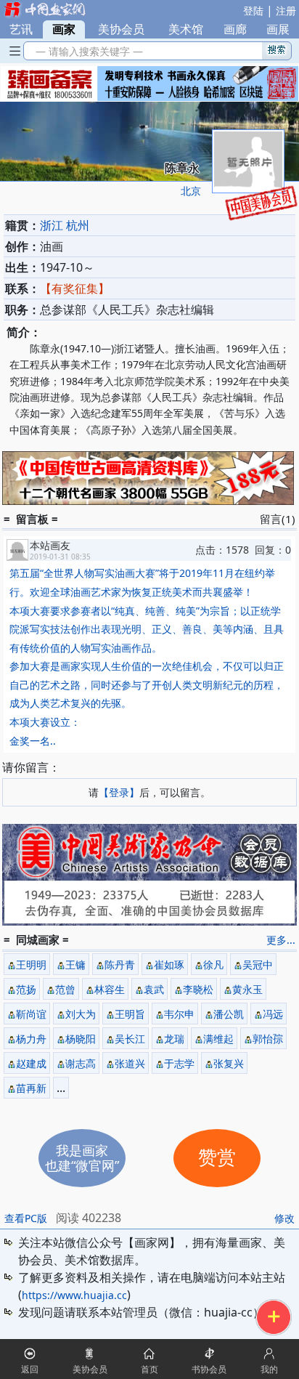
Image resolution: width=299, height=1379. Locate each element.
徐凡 (213, 964)
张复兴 (228, 1063)
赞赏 (217, 1157)
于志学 (179, 1063)
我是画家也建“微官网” (82, 1157)
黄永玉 (247, 989)
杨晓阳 (80, 1039)
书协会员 (209, 1369)
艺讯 (21, 29)
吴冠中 (257, 964)
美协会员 (121, 29)
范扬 (26, 989)
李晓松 (198, 989)
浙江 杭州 (64, 225)
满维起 (218, 1039)
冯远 (273, 1014)
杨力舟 (31, 1039)
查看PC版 (25, 1218)
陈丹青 (120, 964)
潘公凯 (228, 1014)
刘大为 (80, 1014)
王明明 (31, 964)
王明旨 (130, 1014)
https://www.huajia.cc (74, 1295)
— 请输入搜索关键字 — (86, 51)
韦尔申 (179, 1014)
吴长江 (130, 1039)
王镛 (75, 964)
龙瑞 (174, 1039)
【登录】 (119, 792)
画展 (278, 29)
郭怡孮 (268, 1039)
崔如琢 (169, 964)
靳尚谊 (31, 1014)
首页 (149, 1369)
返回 (29, 1369)
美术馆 (185, 29)
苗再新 (31, 1088)
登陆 (253, 10)
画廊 (235, 29)
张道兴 (130, 1063)
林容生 (109, 989)
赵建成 (31, 1063)
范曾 (65, 989)
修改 (284, 1218)
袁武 (154, 989)
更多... (280, 940)
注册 (286, 10)
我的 (269, 1369)
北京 (191, 191)
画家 (63, 29)
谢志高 (80, 1063)
